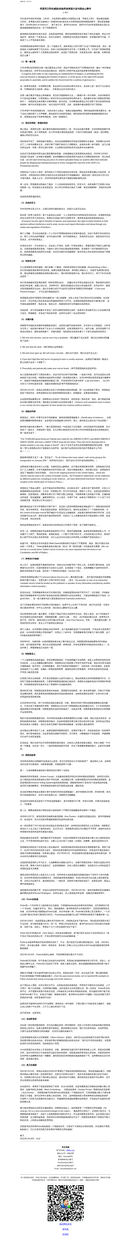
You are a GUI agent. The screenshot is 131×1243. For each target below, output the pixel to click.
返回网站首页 (65, 1224)
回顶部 (65, 1234)
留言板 (65, 1229)
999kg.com (70, 1150)
